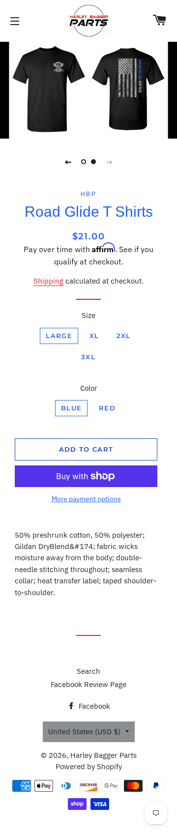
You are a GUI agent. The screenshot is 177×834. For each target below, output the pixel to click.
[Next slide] (109, 162)
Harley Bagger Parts (103, 755)
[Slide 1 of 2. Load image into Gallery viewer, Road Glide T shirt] (83, 162)
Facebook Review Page (88, 684)
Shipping (48, 281)
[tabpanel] (88, 89)
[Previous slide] (68, 162)
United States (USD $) (84, 731)
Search (88, 671)
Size (88, 315)
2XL (124, 336)
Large (59, 336)
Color (88, 388)
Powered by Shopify (89, 766)
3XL (88, 357)
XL (94, 336)
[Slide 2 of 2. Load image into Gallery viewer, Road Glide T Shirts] (93, 162)
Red (107, 408)
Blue (71, 408)
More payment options (86, 498)
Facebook (93, 706)
